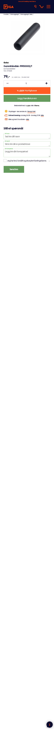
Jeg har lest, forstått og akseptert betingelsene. (27, 161)
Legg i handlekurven (27, 98)
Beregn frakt (31, 111)
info (42, 115)
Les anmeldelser (9, 69)
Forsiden (6, 14)
